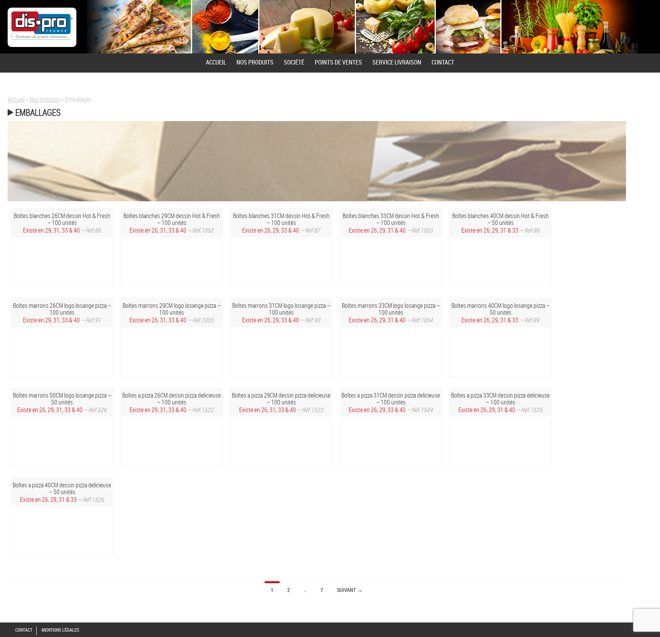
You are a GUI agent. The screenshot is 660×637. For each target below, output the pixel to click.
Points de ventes (338, 62)
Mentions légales (60, 630)
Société (294, 62)
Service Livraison (396, 62)
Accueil (216, 62)
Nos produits (254, 62)
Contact (443, 62)
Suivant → (349, 589)
